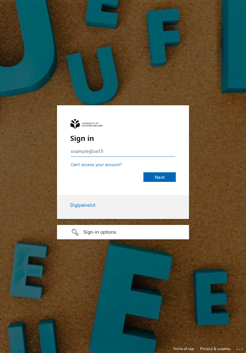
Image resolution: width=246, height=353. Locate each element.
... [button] (240, 348)
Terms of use (183, 348)
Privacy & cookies (215, 348)
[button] (123, 232)
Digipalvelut (82, 205)
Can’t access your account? (96, 164)
